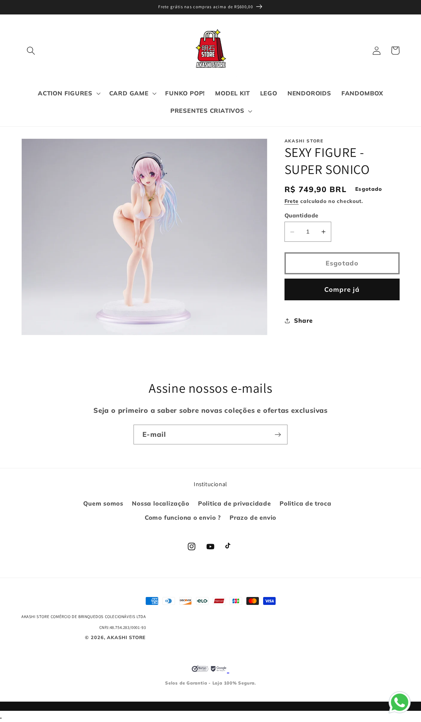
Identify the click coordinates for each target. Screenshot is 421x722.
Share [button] (303, 320)
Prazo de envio (253, 517)
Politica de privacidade (234, 503)
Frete (292, 201)
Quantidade (301, 215)
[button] (30, 50)
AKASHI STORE (126, 637)
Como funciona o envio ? (183, 517)
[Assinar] (277, 435)
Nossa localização (160, 503)
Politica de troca (305, 503)
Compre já (341, 289)
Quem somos (103, 503)
